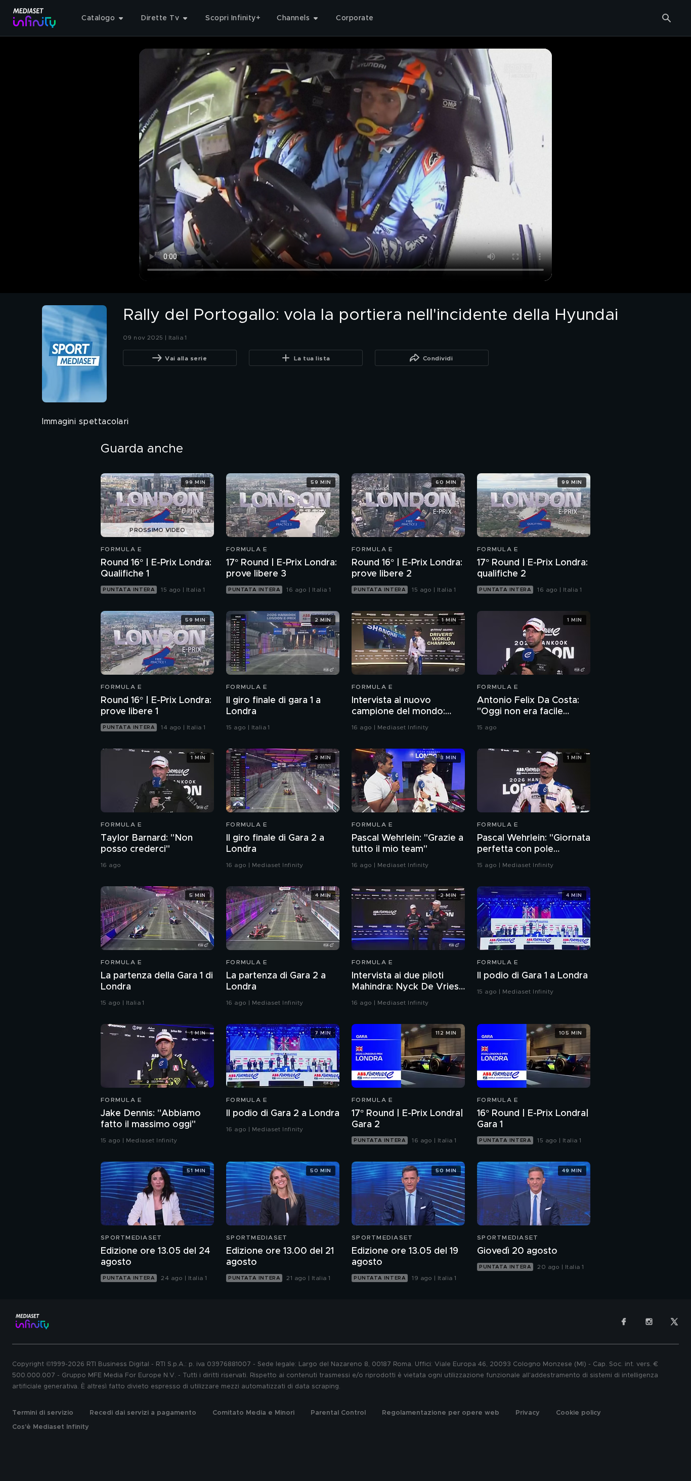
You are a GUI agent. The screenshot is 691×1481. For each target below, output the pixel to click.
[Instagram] (649, 1321)
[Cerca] (667, 18)
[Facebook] (623, 1321)
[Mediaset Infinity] (34, 18)
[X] (674, 1321)
